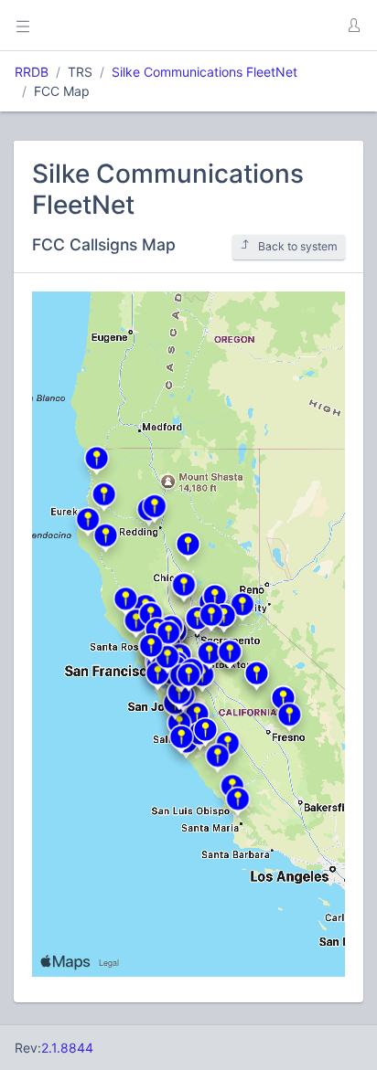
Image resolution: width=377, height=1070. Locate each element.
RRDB (31, 71)
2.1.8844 (67, 1047)
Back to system (298, 246)
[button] (353, 25)
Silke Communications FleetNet (204, 71)
